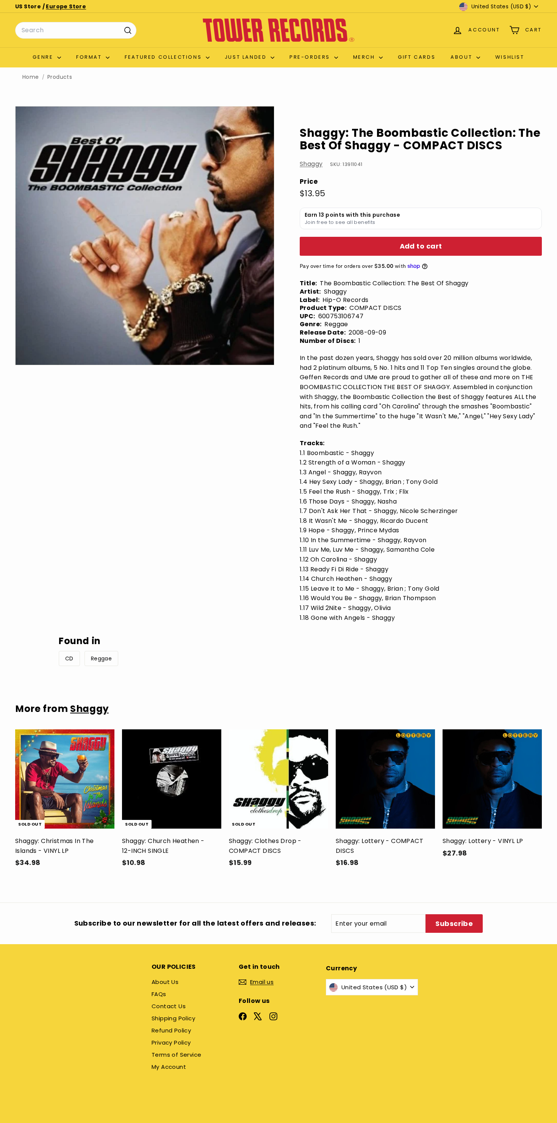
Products (59, 77)
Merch (365, 57)
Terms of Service (176, 1055)
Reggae (101, 658)
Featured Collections (164, 57)
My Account (169, 1067)
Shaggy (311, 164)
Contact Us (169, 1006)
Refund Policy (171, 1030)
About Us (165, 982)
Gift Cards (416, 57)
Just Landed (247, 57)
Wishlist (509, 57)
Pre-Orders (310, 57)
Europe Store (66, 6)
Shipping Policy (173, 1018)
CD (69, 658)
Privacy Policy (171, 1042)
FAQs (159, 994)
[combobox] (75, 30)
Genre (44, 57)
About (462, 57)
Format (90, 57)
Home (30, 77)
